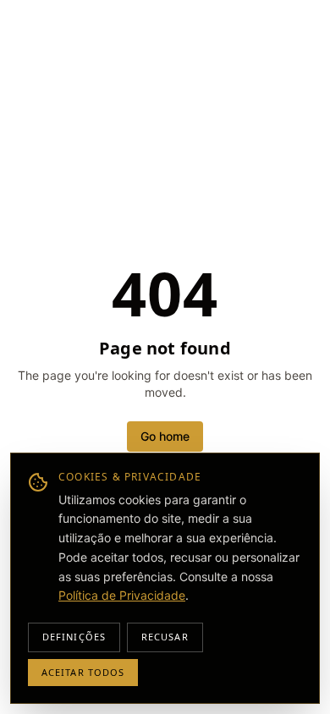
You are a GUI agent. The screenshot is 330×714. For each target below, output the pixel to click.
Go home (165, 436)
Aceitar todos (82, 672)
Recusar (165, 636)
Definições (74, 636)
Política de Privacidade (121, 595)
